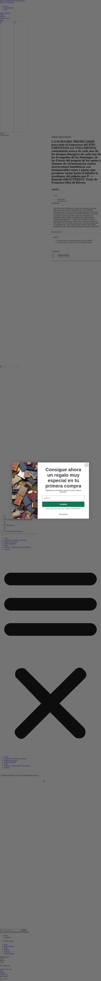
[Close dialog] (86, 465)
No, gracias (63, 514)
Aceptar (63, 504)
